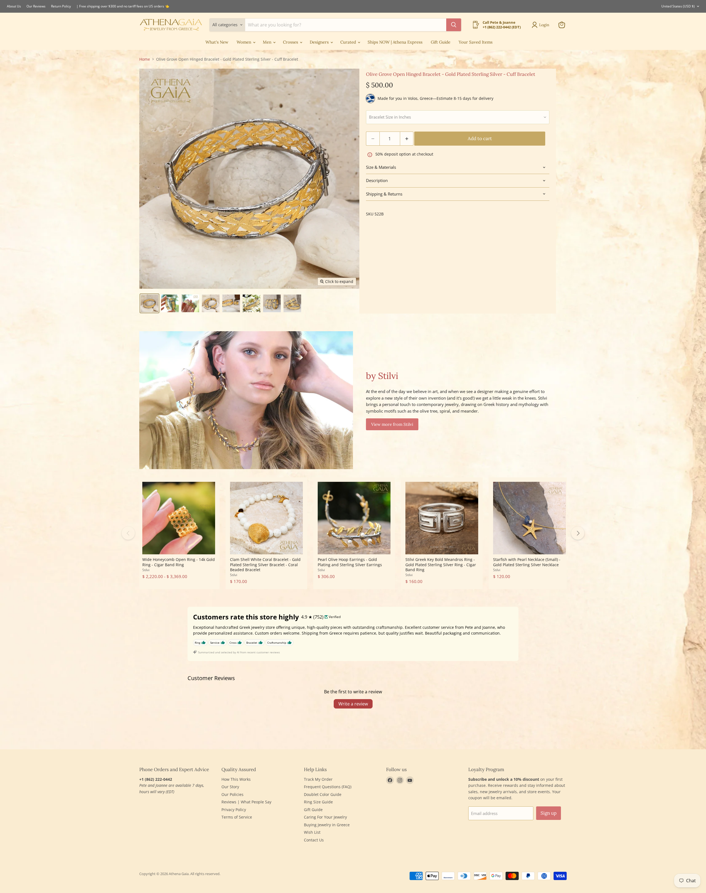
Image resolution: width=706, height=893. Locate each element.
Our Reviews (36, 6)
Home (144, 59)
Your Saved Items (476, 42)
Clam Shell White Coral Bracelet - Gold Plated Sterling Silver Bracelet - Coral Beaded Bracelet (265, 564)
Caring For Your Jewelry (325, 817)
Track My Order (318, 779)
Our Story (230, 786)
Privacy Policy (233, 809)
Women (244, 42)
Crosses (291, 42)
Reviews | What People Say (246, 801)
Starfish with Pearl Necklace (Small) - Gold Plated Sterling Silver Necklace (526, 562)
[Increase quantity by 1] (407, 139)
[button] (149, 303)
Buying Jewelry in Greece (327, 824)
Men (267, 42)
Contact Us (314, 840)
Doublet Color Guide (322, 794)
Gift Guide (440, 42)
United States (678, 6)
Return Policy (61, 6)
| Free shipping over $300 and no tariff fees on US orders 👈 (122, 6)
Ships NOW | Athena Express (395, 42)
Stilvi (145, 570)
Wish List (312, 832)
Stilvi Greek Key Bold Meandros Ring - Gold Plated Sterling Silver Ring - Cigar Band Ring (440, 564)
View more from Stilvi (392, 424)
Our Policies (232, 794)
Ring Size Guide (318, 801)
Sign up (549, 813)
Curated (348, 42)
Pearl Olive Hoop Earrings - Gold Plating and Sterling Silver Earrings (350, 562)
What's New (216, 42)
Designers (320, 42)
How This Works (236, 779)
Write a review (353, 704)
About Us (14, 6)
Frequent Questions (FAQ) (327, 786)
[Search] (453, 24)
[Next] (577, 533)
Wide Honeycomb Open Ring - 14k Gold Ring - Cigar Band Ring (178, 562)
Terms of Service (236, 817)
